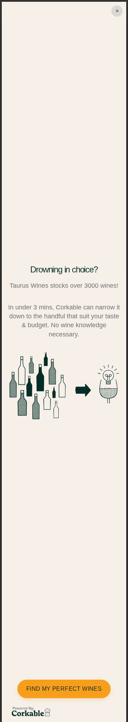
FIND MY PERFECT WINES (64, 689)
